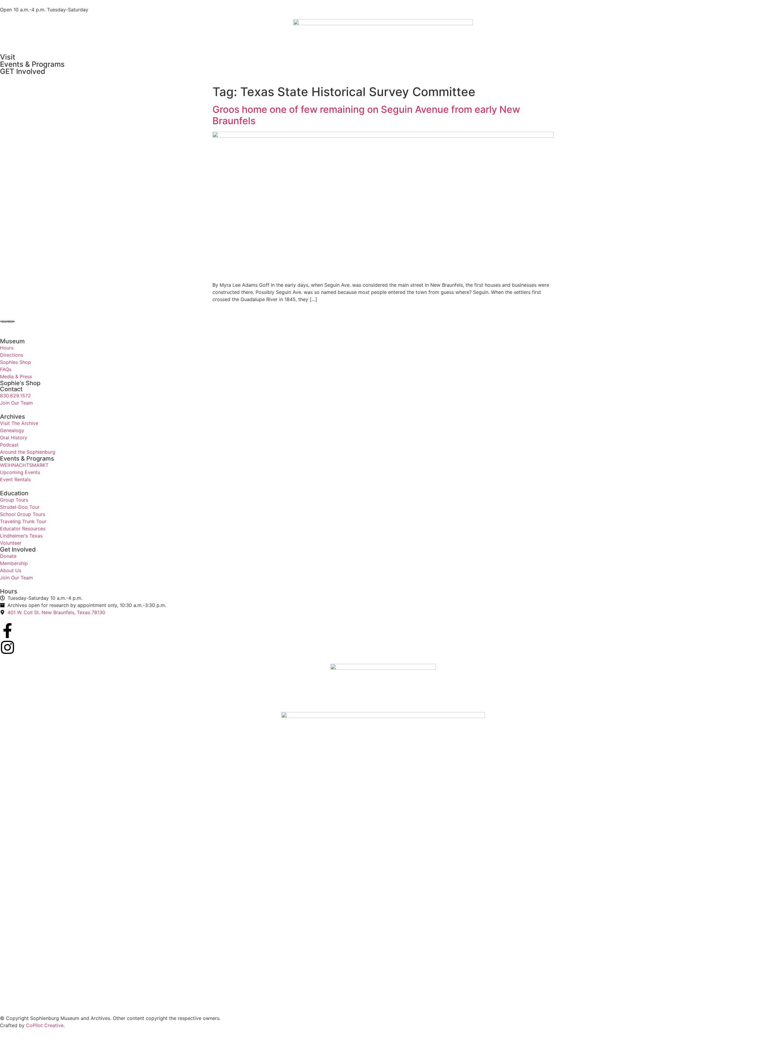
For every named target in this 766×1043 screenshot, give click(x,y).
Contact (11, 389)
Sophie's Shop (20, 383)
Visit (7, 57)
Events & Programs (32, 64)
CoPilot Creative (44, 1025)
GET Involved (22, 71)
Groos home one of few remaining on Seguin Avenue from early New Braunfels (366, 115)
